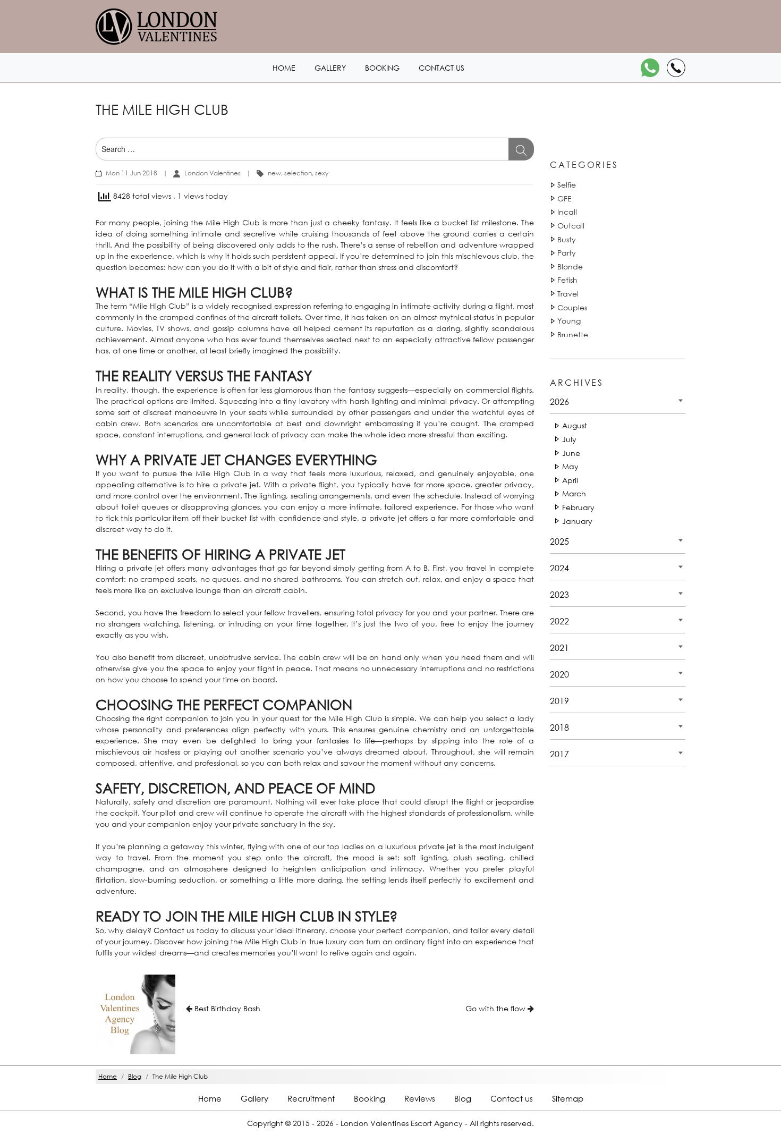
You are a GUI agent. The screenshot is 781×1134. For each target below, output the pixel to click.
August (574, 425)
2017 (559, 753)
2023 (559, 594)
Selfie (566, 185)
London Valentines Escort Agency (402, 1123)
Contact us (441, 68)
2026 (559, 401)
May (570, 466)
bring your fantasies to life (324, 740)
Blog (462, 1098)
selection (298, 172)
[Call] (676, 67)
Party (566, 253)
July (569, 439)
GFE (564, 198)
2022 (559, 621)
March (574, 493)
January (577, 521)
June (571, 453)
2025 (559, 541)
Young (569, 321)
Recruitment (311, 1098)
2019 (559, 700)
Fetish (567, 280)
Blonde (570, 266)
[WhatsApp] (650, 67)
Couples (572, 307)
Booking (382, 68)
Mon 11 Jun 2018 (131, 172)
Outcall (570, 226)
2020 (559, 674)
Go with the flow (495, 1008)
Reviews (419, 1098)
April (570, 480)
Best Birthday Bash (227, 1008)
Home (284, 68)
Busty (566, 239)
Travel (568, 294)
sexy (321, 172)
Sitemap (567, 1098)
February (578, 507)
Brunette (572, 334)
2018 (559, 727)
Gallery (330, 68)
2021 (559, 647)
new (274, 172)
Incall (567, 212)
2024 (559, 567)
